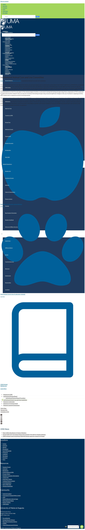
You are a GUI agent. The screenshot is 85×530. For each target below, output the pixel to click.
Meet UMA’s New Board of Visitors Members (14, 432)
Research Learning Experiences (11, 405)
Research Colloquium (9, 401)
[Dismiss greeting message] (79, 525)
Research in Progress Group (10, 403)
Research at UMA (7, 394)
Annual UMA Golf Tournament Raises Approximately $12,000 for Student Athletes (24, 434)
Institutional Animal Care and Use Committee (15, 400)
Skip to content (4, 1)
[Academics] (42, 21)
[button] (82, 527)
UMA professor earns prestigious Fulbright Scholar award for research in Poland (23, 436)
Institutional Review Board (10, 396)
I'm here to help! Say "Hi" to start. (73, 526)
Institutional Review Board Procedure (15, 398)
